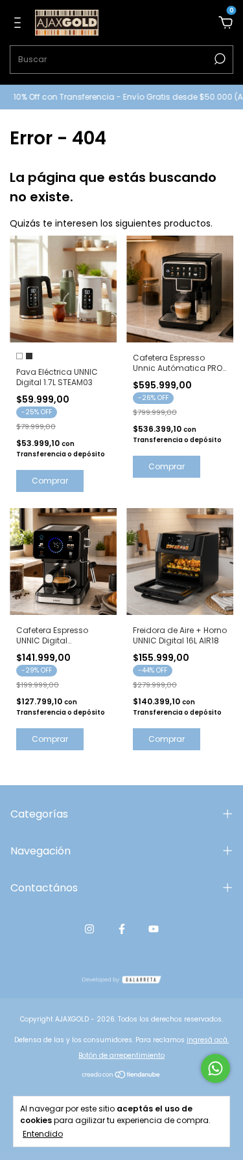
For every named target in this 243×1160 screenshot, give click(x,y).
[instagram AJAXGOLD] (89, 929)
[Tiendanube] (121, 1075)
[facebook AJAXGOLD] (122, 929)
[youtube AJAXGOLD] (153, 929)
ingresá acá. (208, 1040)
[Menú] (20, 23)
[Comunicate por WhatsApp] (215, 1068)
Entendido (43, 1133)
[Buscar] (218, 59)
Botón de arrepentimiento (121, 1055)
